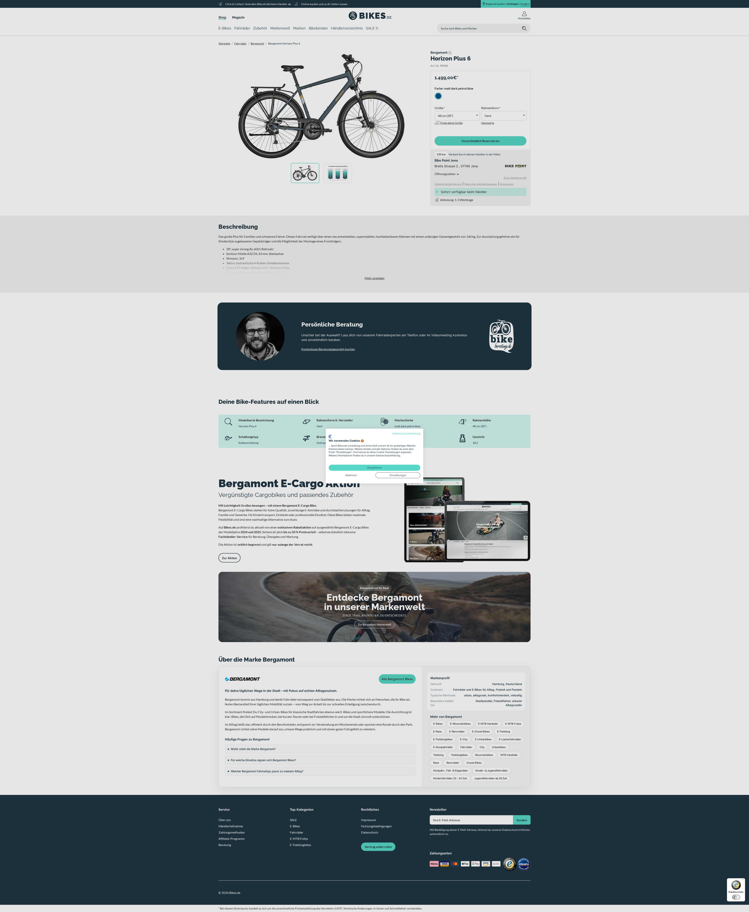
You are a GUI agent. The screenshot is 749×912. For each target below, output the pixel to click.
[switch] (736, 897)
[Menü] (742, 880)
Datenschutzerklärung (406, 433)
